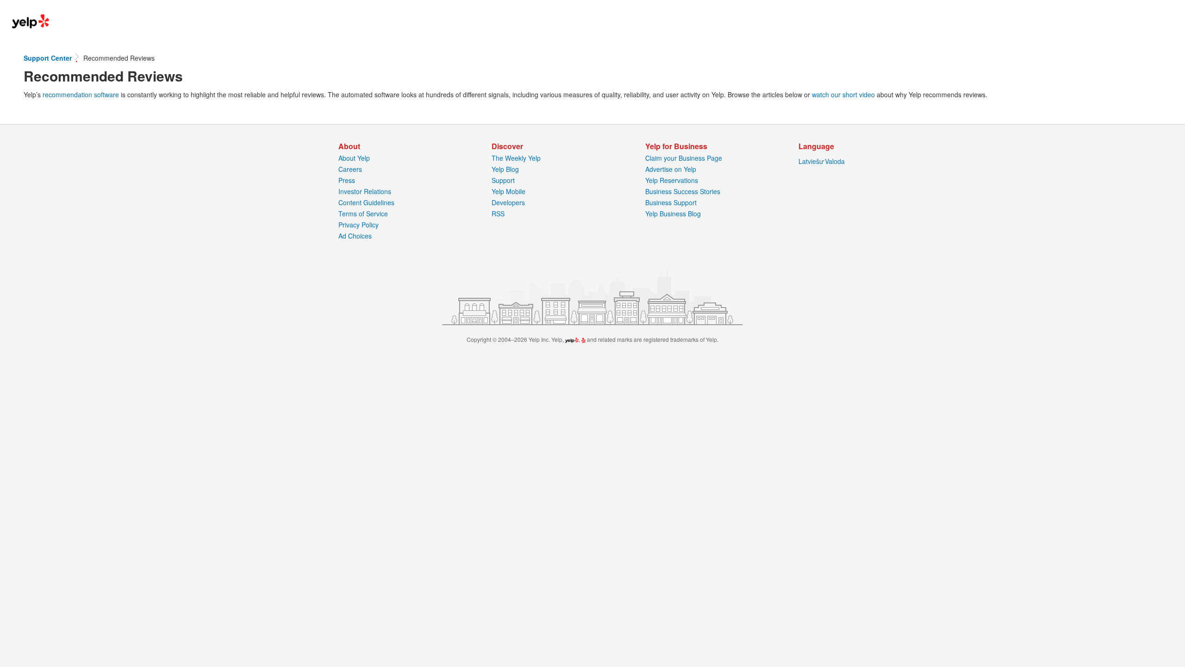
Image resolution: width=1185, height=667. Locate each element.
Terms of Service (363, 213)
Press (346, 180)
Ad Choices (355, 235)
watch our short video (843, 94)
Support (503, 180)
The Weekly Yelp (516, 158)
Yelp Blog (505, 169)
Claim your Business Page (683, 158)
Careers (350, 169)
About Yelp (354, 158)
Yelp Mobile (508, 191)
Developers (508, 202)
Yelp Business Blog (673, 213)
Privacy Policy (358, 224)
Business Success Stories (682, 191)
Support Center (49, 58)
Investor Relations (364, 191)
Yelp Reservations (671, 180)
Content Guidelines (366, 202)
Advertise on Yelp (670, 169)
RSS (498, 213)
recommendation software (81, 94)
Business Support (671, 202)
